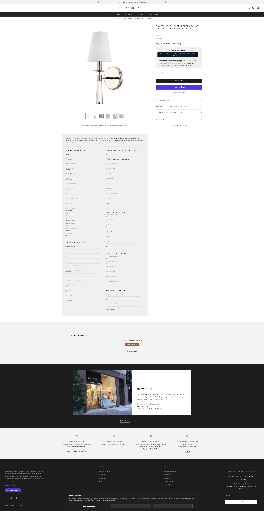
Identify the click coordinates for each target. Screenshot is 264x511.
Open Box (149, 18)
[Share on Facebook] (177, 125)
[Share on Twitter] (180, 125)
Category (141, 14)
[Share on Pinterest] (183, 125)
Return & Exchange (170, 471)
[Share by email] (186, 125)
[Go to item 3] (101, 116)
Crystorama (159, 32)
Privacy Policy (111, 500)
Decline (172, 506)
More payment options (179, 92)
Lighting (108, 14)
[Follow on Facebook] (6, 498)
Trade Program (153, 14)
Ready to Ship (139, 18)
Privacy (166, 478)
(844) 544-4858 (190, 61)
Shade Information (115, 212)
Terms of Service (169, 481)
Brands (117, 14)
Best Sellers (127, 18)
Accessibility (168, 485)
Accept (131, 506)
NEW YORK (125, 421)
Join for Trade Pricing (168, 44)
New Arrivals (116, 18)
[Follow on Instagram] (11, 498)
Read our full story (10, 485)
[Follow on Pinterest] (17, 498)
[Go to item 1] (88, 116)
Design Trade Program (104, 471)
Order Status (101, 478)
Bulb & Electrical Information (121, 150)
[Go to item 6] (121, 116)
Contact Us (101, 481)
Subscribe (241, 502)
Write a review (132, 344)
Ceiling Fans (129, 14)
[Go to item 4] (108, 116)
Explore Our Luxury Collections (76, 451)
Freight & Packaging (116, 254)
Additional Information (118, 290)
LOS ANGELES (139, 421)
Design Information (75, 150)
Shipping (167, 474)
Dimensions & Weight (75, 242)
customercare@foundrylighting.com (174, 63)
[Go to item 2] (95, 116)
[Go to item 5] (115, 116)
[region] (105, 68)
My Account (101, 474)
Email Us (187, 451)
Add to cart (179, 81)
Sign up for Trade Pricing (150, 449)
